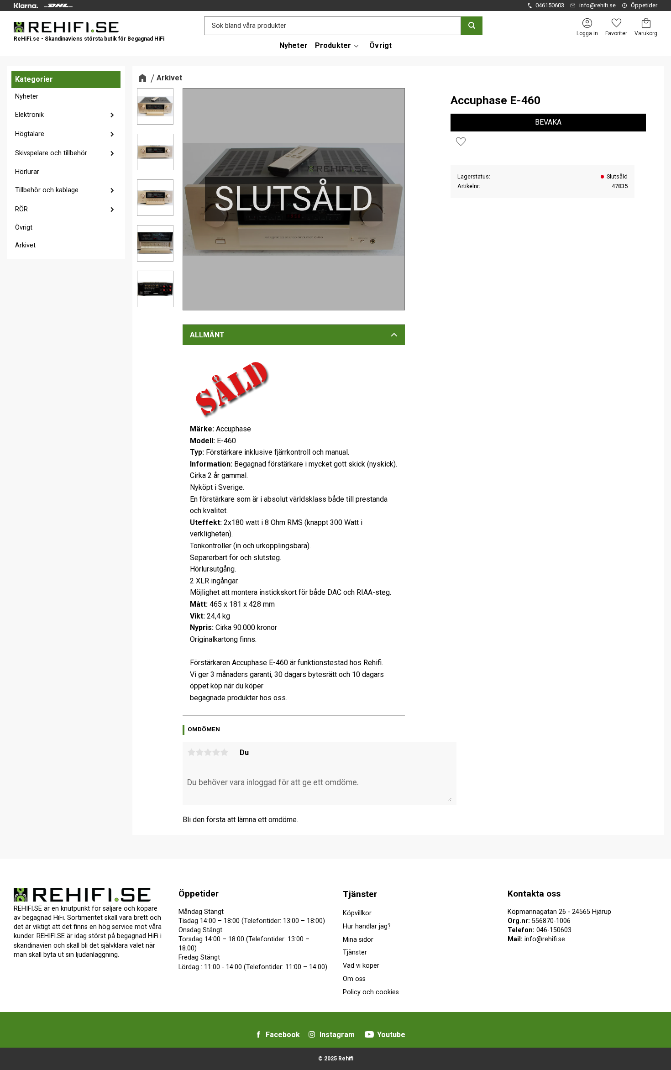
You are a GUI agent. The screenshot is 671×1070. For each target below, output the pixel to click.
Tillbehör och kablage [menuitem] (47, 190)
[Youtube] (369, 1034)
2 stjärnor (199, 752)
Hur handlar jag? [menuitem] (367, 926)
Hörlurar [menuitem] (27, 172)
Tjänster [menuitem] (360, 894)
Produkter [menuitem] (333, 45)
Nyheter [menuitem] (293, 45)
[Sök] (471, 25)
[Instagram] (311, 1034)
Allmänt (207, 334)
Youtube (391, 1034)
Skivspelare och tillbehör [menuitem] (51, 153)
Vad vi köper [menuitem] (361, 966)
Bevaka (548, 122)
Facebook (283, 1034)
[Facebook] (258, 1034)
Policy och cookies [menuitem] (371, 992)
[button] (616, 23)
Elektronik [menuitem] (29, 115)
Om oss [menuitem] (354, 979)
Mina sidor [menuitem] (358, 940)
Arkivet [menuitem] (25, 245)
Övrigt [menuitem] (380, 45)
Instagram (337, 1034)
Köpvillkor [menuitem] (357, 913)
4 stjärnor (216, 752)
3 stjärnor (208, 752)
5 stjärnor (224, 752)
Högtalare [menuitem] (29, 134)
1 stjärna (191, 752)
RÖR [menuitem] (21, 209)
